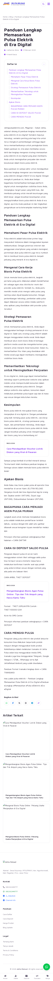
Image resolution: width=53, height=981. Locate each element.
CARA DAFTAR (19, 540)
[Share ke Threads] (25, 703)
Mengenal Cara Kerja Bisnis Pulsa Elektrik (25, 82)
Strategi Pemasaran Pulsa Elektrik (26, 87)
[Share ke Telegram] (32, 703)
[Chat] (46, 966)
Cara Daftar (7, 914)
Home (5, 17)
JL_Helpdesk (10, 896)
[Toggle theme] (43, 3)
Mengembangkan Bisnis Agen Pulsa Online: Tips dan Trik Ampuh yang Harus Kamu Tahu (25, 594)
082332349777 (12, 891)
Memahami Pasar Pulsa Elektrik (24, 77)
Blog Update (8, 927)
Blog (11, 17)
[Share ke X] (19, 703)
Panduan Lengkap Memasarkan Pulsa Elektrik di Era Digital (25, 71)
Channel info (11, 900)
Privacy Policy (8, 955)
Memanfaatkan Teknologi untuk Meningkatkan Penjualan (24, 92)
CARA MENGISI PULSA (21, 117)
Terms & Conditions (10, 950)
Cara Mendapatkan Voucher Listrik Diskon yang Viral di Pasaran (25, 450)
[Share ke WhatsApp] (6, 703)
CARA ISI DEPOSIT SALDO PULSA (26, 113)
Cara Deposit (8, 919)
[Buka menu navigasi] (48, 4)
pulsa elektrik (24, 638)
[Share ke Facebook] (12, 703)
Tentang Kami (8, 942)
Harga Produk (8, 923)
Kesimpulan (16, 98)
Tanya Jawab (8, 946)
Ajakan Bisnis (14, 102)
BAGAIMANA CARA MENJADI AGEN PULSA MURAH (26, 107)
